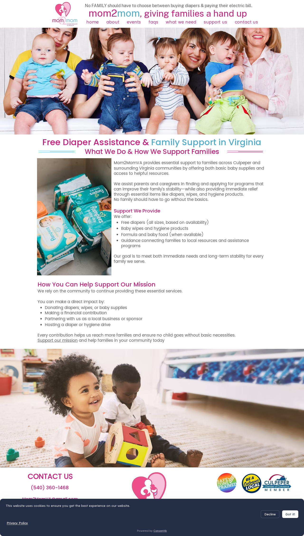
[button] (113, 22)
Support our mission (58, 340)
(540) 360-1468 (50, 487)
